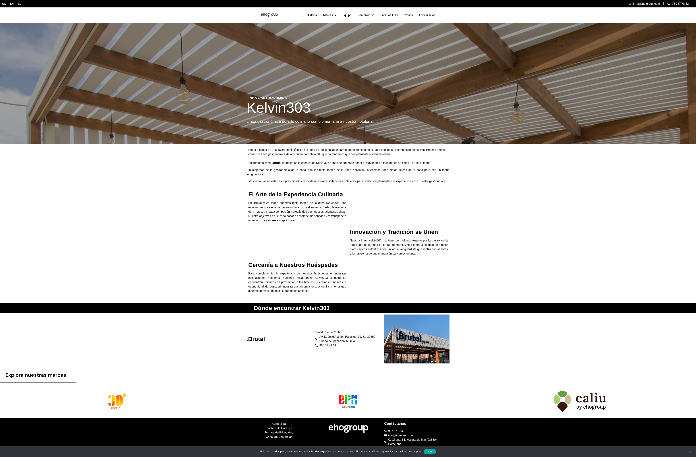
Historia (312, 15)
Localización (427, 15)
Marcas (328, 15)
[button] (329, 15)
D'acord (429, 451)
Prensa (408, 15)
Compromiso (366, 15)
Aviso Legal (279, 424)
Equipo (347, 15)
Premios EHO (389, 15)
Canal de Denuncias (279, 437)
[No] (690, 451)
